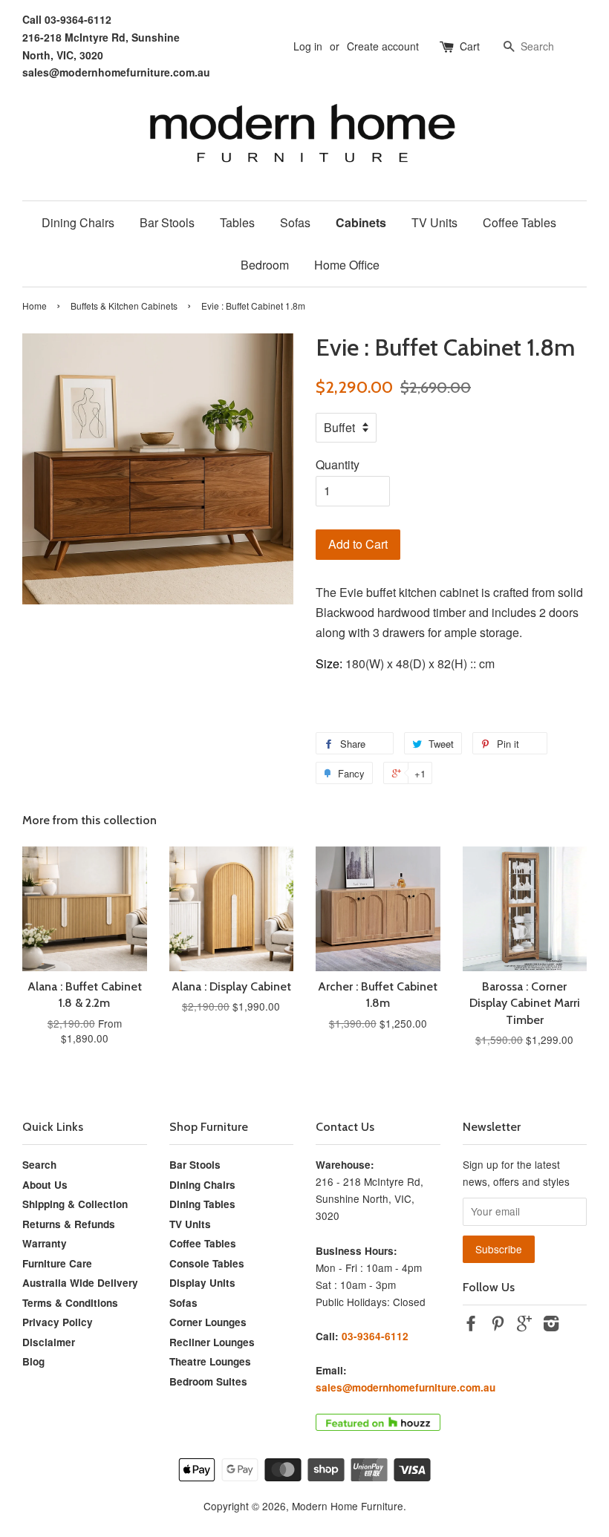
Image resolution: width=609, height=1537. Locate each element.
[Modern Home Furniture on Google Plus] (524, 1325)
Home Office (347, 264)
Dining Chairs (78, 222)
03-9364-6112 (375, 1336)
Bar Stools (167, 222)
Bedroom (265, 264)
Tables (237, 222)
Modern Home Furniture (347, 1505)
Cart (470, 46)
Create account (383, 46)
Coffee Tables (519, 222)
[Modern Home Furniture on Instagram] (551, 1325)
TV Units (434, 222)
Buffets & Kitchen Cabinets (124, 305)
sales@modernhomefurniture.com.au (116, 72)
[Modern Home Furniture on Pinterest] (497, 1325)
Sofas (295, 222)
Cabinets (361, 222)
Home (34, 305)
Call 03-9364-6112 (66, 19)
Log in (307, 46)
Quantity (337, 464)
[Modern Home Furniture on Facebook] (471, 1325)
